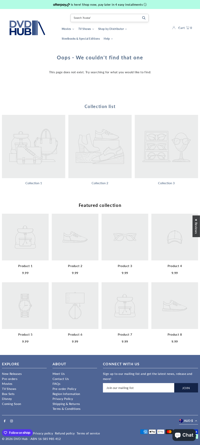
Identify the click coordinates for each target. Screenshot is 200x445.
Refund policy (65, 433)
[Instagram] (11, 421)
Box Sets (8, 394)
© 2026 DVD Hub (15, 439)
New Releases (12, 373)
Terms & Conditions (67, 408)
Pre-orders (9, 379)
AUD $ (188, 420)
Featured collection (100, 205)
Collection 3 (166, 183)
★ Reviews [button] (196, 226)
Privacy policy (43, 433)
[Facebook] (4, 421)
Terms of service (88, 433)
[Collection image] (33, 146)
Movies (7, 383)
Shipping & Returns (66, 404)
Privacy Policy (63, 398)
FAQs (57, 383)
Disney (7, 398)
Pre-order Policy (64, 388)
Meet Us (59, 373)
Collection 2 (100, 183)
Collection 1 (33, 183)
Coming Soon (11, 404)
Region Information (66, 394)
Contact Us (61, 379)
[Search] (143, 18)
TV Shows (9, 388)
